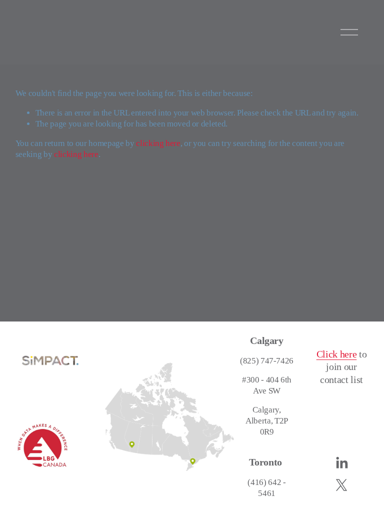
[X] (341, 485)
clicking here (158, 143)
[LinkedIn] (341, 463)
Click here (336, 354)
